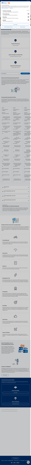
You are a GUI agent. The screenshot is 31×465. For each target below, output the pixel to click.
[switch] (28, 13)
